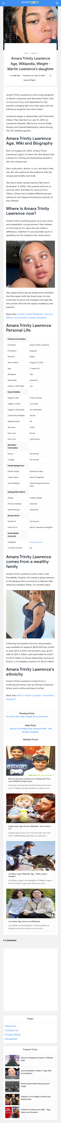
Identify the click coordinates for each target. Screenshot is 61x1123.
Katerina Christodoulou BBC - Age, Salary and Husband (36, 1111)
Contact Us (11, 1030)
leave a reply (29, 80)
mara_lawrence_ (36, 542)
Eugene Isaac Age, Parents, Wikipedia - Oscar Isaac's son (29, 827)
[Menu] (3, 3)
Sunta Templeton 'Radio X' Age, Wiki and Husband (36, 1072)
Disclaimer (11, 1038)
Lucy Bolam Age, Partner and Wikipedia (24, 921)
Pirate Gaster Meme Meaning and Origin (35, 1085)
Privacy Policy (13, 1034)
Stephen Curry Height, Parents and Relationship (36, 1098)
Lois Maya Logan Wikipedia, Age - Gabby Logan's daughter (27, 875)
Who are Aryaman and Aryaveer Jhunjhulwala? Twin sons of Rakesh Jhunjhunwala (29, 780)
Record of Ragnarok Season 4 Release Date (37, 1059)
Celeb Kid (16, 75)
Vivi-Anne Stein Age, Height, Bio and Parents (27, 716)
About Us (10, 1026)
